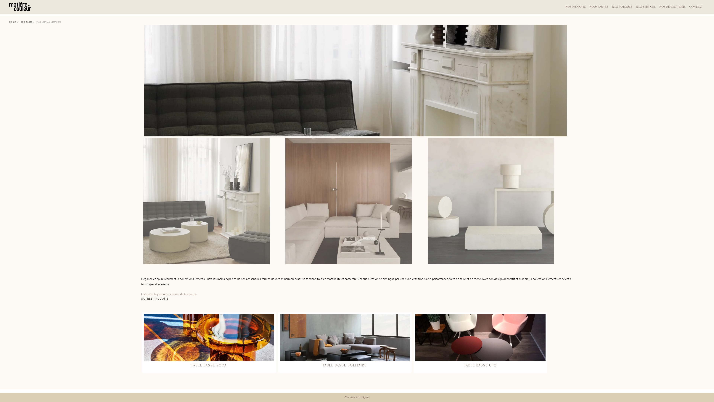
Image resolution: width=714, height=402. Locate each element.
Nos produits (576, 6)
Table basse (25, 22)
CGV (346, 397)
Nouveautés (599, 6)
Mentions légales (360, 397)
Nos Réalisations (673, 6)
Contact (696, 6)
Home (12, 22)
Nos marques (622, 6)
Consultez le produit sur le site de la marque (169, 294)
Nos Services (646, 6)
